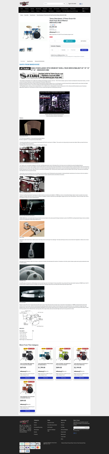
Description (23, 61)
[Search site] (64, 4)
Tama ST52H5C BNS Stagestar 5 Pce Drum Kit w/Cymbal (27, 364)
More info (58, 32)
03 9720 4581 (73, 3)
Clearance (45, 8)
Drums (38, 11)
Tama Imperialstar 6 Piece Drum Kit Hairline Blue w (45, 364)
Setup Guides (73, 8)
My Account (63, 434)
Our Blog (62, 427)
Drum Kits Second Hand (52, 424)
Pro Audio (44, 11)
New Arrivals (38, 8)
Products (27, 8)
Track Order (63, 436)
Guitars (32, 11)
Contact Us (58, 11)
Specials (32, 8)
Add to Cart (27, 377)
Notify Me (70, 41)
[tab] (22, 61)
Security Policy (82, 442)
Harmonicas (51, 11)
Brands (50, 8)
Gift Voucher (49, 427)
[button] (85, 9)
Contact (62, 424)
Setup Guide (63, 432)
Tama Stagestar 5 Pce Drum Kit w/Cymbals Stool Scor (27, 397)
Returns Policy (64, 442)
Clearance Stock (50, 422)
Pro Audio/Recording (38, 427)
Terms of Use (76, 442)
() (84, 11)
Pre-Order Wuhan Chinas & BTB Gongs (70, 11)
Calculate (85, 49)
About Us (63, 422)
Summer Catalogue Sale (51, 430)
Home (22, 8)
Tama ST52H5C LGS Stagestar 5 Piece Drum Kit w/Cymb (63, 364)
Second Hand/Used (24, 11)
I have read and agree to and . (81, 430)
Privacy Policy (77, 430)
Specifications (30, 61)
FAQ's (62, 439)
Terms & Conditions (85, 429)
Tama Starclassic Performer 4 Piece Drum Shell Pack (81, 364)
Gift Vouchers (56, 8)
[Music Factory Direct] (24, 3)
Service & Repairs (64, 8)
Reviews (36, 61)
